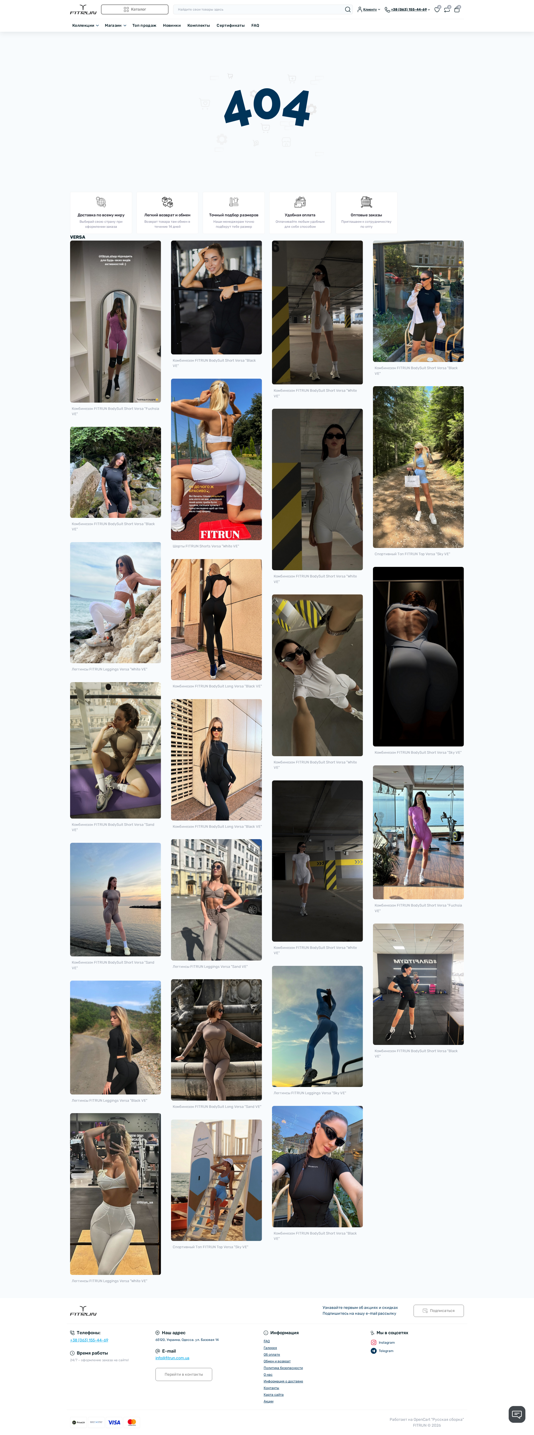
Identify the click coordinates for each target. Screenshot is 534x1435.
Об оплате (272, 1354)
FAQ (255, 25)
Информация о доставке (283, 1381)
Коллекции (83, 25)
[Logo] (83, 9)
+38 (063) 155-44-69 (89, 1340)
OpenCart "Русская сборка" (439, 1419)
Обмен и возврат (277, 1361)
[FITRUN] (167, 1311)
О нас (268, 1375)
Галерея (270, 1348)
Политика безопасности (283, 1368)
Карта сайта (274, 1395)
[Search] (348, 9)
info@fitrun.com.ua (172, 1358)
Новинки (172, 25)
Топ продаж (144, 25)
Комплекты (198, 25)
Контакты (271, 1388)
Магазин (113, 25)
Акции (268, 1401)
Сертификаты (231, 25)
